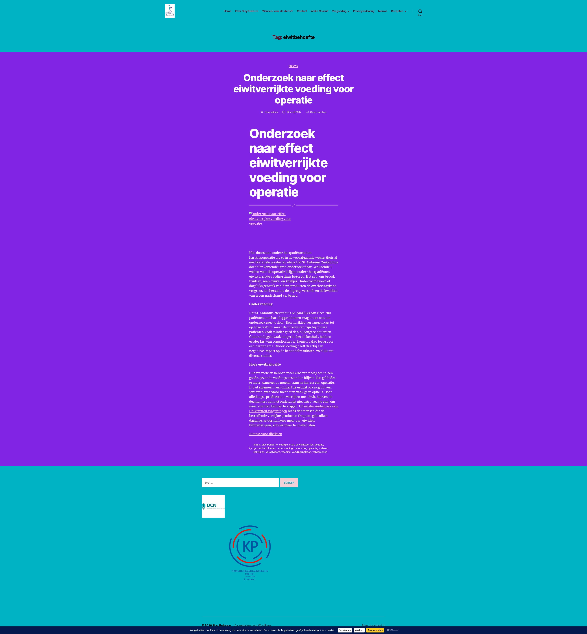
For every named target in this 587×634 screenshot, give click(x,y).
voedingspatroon (301, 451)
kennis (271, 448)
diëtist (256, 444)
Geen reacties (318, 112)
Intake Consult (319, 11)
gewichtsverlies (304, 444)
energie (283, 444)
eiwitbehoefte (270, 444)
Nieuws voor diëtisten (265, 434)
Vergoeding (339, 11)
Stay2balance (221, 625)
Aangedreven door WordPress (252, 625)
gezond (319, 444)
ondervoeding (285, 448)
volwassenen (319, 451)
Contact (302, 11)
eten (291, 444)
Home (227, 11)
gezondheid (260, 448)
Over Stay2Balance (246, 11)
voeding (286, 451)
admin (274, 112)
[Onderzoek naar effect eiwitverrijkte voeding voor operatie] (293, 229)
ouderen (323, 448)
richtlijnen (258, 451)
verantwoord (273, 451)
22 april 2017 (294, 112)
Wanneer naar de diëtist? (277, 11)
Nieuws (382, 11)
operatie (312, 448)
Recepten (397, 11)
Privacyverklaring (363, 11)
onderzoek (300, 448)
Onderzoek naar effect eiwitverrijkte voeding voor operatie (293, 89)
